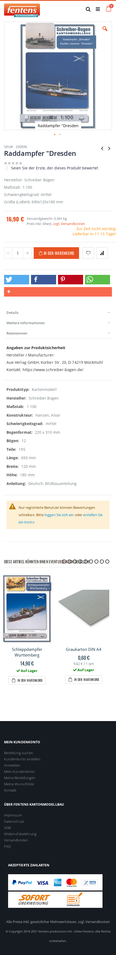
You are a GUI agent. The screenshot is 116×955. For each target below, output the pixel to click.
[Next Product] (109, 148)
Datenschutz (14, 821)
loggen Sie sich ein (59, 514)
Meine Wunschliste (19, 784)
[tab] (58, 312)
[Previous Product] (102, 148)
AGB (7, 827)
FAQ (7, 846)
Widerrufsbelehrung (20, 833)
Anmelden (12, 765)
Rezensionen (16, 333)
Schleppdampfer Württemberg (27, 652)
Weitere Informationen (25, 322)
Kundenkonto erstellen (22, 759)
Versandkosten (16, 840)
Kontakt (10, 790)
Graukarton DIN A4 (83, 649)
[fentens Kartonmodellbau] (22, 9)
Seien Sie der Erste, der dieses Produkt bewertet (54, 168)
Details (12, 312)
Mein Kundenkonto (19, 771)
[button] (105, 33)
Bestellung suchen (18, 752)
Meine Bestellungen (19, 777)
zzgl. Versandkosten (69, 223)
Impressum (13, 815)
